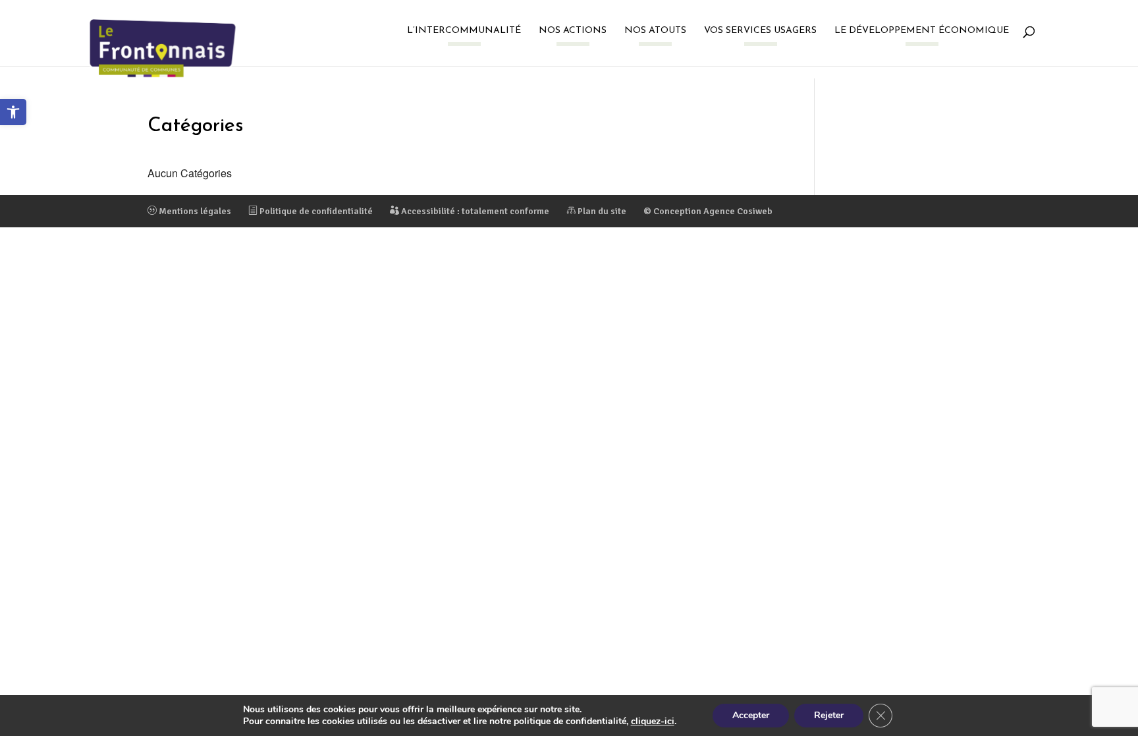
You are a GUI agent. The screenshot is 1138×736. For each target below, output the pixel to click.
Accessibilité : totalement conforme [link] (474, 211)
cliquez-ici (652, 721)
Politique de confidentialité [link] (315, 211)
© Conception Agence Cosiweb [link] (707, 211)
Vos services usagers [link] (760, 31)
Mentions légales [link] (194, 211)
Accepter (750, 715)
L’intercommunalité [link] (464, 31)
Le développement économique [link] (921, 31)
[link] (13, 112)
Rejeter (829, 715)
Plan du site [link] (601, 211)
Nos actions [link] (573, 31)
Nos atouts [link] (655, 31)
